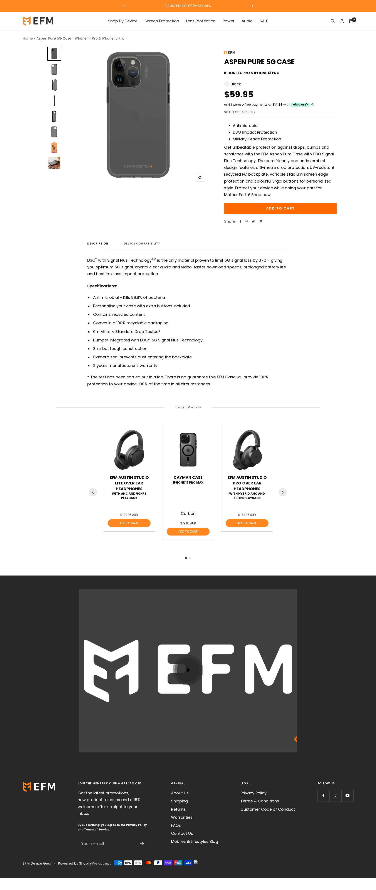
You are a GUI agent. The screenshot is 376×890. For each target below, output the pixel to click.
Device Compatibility (142, 243)
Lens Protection (201, 21)
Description (97, 243)
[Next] (283, 492)
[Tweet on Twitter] (253, 221)
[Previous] (93, 492)
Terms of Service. (97, 829)
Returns (178, 809)
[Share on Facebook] (241, 221)
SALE (264, 21)
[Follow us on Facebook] (323, 796)
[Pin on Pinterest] (246, 221)
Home (28, 38)
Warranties (182, 817)
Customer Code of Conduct (267, 809)
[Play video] (188, 670)
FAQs (176, 825)
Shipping (179, 801)
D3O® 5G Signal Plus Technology (171, 340)
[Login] (342, 21)
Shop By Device (123, 21)
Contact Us (182, 833)
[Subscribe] (142, 843)
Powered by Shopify (75, 863)
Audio (247, 21)
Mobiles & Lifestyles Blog (194, 841)
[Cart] (351, 21)
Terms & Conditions (259, 801)
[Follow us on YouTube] (347, 796)
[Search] (333, 21)
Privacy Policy (136, 825)
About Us (180, 793)
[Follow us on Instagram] (335, 796)
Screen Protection (161, 21)
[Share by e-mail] (260, 221)
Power (229, 21)
